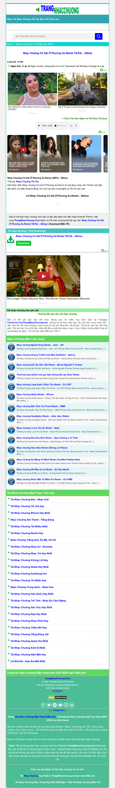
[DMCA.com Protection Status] (58, 698)
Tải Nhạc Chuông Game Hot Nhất (29, 641)
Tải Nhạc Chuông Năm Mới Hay (28, 654)
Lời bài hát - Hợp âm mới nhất (27, 661)
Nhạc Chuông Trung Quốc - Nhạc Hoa (32, 587)
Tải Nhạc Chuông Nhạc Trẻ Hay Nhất (31, 553)
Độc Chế (44, 19)
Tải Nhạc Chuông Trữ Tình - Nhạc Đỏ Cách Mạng (38, 600)
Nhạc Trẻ (11, 19)
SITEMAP (57, 691)
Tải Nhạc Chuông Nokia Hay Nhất (29, 567)
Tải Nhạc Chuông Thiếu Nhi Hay (28, 627)
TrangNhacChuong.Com (27, 220)
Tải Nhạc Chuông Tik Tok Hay (27, 506)
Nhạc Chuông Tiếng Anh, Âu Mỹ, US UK (33, 540)
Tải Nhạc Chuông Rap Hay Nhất (28, 614)
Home (10, 44)
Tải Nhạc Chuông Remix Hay (26, 533)
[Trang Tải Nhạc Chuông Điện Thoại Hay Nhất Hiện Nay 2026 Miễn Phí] (57, 13)
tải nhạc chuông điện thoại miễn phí (35, 716)
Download (23, 243)
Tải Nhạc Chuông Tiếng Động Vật (29, 634)
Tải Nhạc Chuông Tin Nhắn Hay (28, 580)
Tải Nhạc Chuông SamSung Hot (28, 573)
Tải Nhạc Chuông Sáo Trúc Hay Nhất (31, 607)
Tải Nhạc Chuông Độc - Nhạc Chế (29, 499)
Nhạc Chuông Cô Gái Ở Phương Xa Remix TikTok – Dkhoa (57, 53)
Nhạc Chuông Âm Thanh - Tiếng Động (32, 519)
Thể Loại (54, 19)
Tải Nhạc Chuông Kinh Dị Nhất (27, 647)
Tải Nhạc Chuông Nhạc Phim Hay (29, 620)
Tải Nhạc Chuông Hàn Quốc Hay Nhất (31, 593)
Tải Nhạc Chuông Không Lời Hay (29, 560)
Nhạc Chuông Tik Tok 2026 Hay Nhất (34, 44)
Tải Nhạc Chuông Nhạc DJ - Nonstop (31, 546)
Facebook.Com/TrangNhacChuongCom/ (27, 322)
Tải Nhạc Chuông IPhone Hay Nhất (30, 513)
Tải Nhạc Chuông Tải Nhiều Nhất (28, 526)
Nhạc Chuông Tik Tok (28, 19)
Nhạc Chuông (31, 775)
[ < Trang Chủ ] (57, 710)
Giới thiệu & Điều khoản (57, 687)
